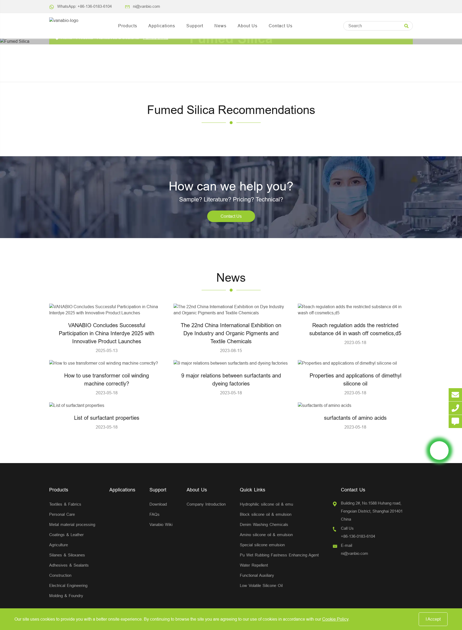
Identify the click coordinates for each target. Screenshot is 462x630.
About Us (247, 25)
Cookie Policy (335, 619)
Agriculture (58, 545)
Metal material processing (72, 524)
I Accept (433, 619)
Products (127, 25)
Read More (106, 309)
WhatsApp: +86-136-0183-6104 (84, 6)
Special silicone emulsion (262, 545)
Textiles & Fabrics (65, 504)
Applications (161, 25)
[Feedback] (455, 421)
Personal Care (62, 514)
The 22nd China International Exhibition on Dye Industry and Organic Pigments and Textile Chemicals (231, 333)
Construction (60, 575)
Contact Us (280, 25)
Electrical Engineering (68, 585)
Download (158, 504)
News (220, 25)
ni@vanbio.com (146, 6)
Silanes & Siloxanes (67, 555)
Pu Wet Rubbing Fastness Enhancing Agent (279, 555)
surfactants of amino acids (355, 418)
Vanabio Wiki (160, 524)
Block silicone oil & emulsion (265, 514)
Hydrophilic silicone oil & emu (266, 504)
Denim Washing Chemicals (264, 524)
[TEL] (455, 408)
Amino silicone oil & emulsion (266, 534)
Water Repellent (254, 565)
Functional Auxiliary (257, 575)
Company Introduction (206, 504)
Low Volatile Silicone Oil (261, 585)
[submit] (406, 26)
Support (194, 25)
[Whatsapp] (439, 450)
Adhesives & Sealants (69, 565)
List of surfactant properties (106, 418)
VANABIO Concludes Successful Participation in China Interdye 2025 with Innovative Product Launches (106, 333)
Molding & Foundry (66, 595)
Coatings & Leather (66, 534)
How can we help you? (231, 186)
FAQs (154, 514)
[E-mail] (455, 394)
